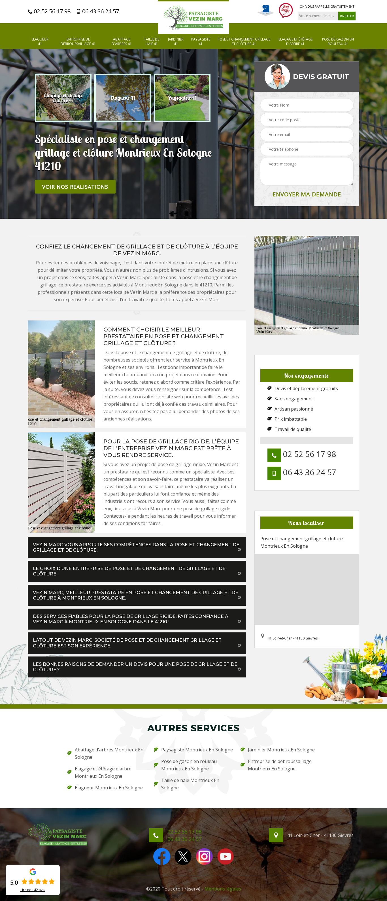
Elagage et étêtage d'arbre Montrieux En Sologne (103, 772)
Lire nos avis (32, 890)
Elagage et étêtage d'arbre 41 (295, 41)
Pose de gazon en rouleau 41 (338, 41)
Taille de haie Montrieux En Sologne (190, 784)
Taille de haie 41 (151, 41)
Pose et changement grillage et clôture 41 (244, 41)
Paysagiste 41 (200, 41)
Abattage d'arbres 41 (122, 41)
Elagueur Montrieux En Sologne (109, 788)
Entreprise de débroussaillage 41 (78, 41)
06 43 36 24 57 (100, 11)
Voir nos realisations (75, 186)
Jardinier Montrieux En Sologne (281, 750)
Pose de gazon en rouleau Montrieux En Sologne (189, 765)
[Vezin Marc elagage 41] (193, 17)
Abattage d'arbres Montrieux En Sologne (109, 753)
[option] (63, 98)
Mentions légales (223, 889)
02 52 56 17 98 (51, 11)
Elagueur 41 (39, 41)
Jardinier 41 (176, 41)
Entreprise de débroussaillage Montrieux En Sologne (280, 765)
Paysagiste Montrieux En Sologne (197, 750)
